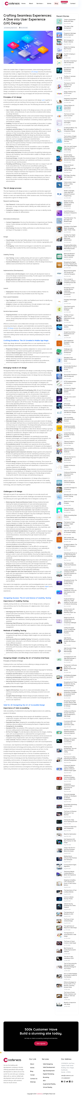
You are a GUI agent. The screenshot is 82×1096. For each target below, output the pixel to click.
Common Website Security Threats (68, 897)
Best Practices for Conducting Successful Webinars (70, 949)
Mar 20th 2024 (67, 541)
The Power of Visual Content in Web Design (70, 942)
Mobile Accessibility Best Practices (70, 516)
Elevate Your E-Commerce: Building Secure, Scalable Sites (69, 777)
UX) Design (34, 72)
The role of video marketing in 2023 (69, 957)
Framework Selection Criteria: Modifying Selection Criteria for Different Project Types (70, 768)
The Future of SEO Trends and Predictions (70, 564)
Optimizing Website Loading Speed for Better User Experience (70, 873)
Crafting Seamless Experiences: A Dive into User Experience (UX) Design (70, 591)
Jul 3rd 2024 (67, 88)
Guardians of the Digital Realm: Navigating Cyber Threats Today (70, 228)
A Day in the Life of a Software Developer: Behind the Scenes (69, 849)
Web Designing (48, 1064)
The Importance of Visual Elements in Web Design (70, 934)
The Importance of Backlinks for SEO (69, 913)
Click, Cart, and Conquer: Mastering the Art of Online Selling (70, 148)
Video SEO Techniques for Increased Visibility (70, 531)
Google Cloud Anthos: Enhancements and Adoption (69, 333)
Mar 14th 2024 (67, 550)
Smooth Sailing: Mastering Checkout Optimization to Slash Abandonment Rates (69, 157)
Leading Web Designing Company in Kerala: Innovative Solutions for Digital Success (70, 572)
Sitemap (33, 1082)
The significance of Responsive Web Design (70, 926)
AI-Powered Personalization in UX (69, 404)
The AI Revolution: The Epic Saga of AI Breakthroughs (70, 219)
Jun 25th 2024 (67, 102)
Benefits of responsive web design (70, 1003)
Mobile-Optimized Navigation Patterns (69, 509)
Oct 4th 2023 (67, 698)
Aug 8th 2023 (67, 853)
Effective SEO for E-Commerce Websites (69, 481)
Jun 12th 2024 (67, 133)
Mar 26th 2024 (67, 527)
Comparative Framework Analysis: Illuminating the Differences (69, 786)
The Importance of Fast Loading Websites (70, 891)
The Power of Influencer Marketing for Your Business (70, 813)
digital (47, 586)
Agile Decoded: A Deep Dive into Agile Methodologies (70, 649)
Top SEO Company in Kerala (69, 54)
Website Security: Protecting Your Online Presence (70, 905)
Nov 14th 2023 (67, 614)
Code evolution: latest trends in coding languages (70, 183)
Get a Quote (41, 1043)
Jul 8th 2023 (67, 953)
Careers (64, 3)
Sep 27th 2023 (67, 726)
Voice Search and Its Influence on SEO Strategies (69, 308)
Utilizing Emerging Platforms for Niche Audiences (69, 450)
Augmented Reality (49, 1084)
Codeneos (40, 1094)
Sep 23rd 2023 (67, 743)
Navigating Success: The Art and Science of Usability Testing (70, 581)
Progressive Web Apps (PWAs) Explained (70, 34)
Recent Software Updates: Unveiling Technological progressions (69, 203)
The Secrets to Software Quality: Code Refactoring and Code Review (70, 667)
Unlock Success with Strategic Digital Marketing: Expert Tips (70, 610)
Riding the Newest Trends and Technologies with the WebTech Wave (69, 167)
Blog (56, 3)
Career (32, 1075)
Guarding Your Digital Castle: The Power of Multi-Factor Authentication (69, 237)
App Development (49, 1070)
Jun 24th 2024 (67, 111)
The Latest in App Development (68, 27)
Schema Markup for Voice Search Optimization (69, 107)
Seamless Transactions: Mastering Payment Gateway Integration (70, 731)
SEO (44, 1080)
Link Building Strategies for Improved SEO (70, 676)
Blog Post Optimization (70, 834)
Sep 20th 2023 (67, 836)
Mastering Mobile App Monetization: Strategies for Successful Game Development (70, 693)
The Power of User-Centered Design (69, 920)
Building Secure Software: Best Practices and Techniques (70, 857)
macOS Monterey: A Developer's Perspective (70, 212)
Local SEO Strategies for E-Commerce (70, 488)
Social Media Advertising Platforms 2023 (70, 805)
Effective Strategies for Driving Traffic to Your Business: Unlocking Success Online (70, 984)
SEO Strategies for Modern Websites (69, 41)
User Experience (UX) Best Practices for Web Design (70, 840)
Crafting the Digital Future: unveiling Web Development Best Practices (69, 630)
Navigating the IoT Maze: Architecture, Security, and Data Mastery (70, 683)
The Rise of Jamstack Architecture (70, 77)
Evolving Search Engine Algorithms (70, 865)
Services (39, 3)
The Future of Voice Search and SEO (69, 114)
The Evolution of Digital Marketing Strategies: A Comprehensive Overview (70, 139)
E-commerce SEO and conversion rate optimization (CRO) (70, 723)
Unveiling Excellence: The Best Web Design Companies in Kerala (70, 129)
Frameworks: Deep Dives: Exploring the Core (70, 820)
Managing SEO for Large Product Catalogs (70, 495)
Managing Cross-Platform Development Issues (70, 359)
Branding (46, 1077)
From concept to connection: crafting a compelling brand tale (70, 280)
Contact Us (33, 1078)
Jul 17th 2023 (67, 929)
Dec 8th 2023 (67, 585)
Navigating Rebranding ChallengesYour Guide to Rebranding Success (70, 246)
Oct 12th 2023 (67, 679)
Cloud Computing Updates (68, 326)
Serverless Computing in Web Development (70, 61)
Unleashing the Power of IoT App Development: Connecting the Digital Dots (70, 555)
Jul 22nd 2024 (67, 64)
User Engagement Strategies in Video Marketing (69, 342)
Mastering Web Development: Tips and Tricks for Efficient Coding (70, 749)
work (43, 100)
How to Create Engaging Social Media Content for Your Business (70, 975)
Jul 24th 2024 (67, 57)
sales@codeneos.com (67, 1075)
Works (49, 3)
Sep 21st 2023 (67, 808)
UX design (10, 328)
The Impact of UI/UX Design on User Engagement (69, 84)
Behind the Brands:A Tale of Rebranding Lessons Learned (69, 255)
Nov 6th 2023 (67, 624)
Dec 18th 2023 (67, 577)
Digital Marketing (48, 1074)
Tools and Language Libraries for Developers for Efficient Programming (70, 797)
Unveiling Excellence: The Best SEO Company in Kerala (70, 546)
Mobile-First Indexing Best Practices (69, 48)
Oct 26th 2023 (67, 672)
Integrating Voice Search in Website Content (70, 99)
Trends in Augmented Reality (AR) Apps (69, 20)
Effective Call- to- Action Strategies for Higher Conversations (70, 740)
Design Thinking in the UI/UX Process (70, 92)
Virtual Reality (47, 1087)
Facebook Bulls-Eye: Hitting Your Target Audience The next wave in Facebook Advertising (70, 601)
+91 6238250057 (65, 1078)
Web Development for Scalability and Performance (70, 458)
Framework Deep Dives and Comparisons (70, 827)
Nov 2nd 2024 (67, 23)
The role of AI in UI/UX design (70, 397)
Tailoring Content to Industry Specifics (69, 442)
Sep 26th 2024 (67, 44)
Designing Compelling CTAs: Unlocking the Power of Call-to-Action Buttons (70, 882)
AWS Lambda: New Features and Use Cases (70, 538)
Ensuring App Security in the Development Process (70, 367)
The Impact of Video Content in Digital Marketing (69, 523)
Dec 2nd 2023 (67, 606)
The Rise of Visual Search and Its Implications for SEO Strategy (69, 317)
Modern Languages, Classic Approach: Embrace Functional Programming (69, 193)
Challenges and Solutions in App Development (68, 350)
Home (23, 3)
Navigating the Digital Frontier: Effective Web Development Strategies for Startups (70, 703)
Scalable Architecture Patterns (69, 466)
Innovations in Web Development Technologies (69, 69)
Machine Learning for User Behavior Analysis (70, 411)
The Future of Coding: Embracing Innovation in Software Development (70, 758)
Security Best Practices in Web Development (70, 375)
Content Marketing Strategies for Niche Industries (69, 434)
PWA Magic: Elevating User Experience (69, 176)
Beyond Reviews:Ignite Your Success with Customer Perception (70, 272)
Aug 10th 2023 (67, 844)
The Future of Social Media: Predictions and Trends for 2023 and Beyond (70, 995)
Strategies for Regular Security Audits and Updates (70, 390)
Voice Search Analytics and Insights (70, 121)
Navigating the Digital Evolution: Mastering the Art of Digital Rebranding (70, 263)
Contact (72, 3)
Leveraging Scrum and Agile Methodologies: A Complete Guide (70, 658)
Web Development (49, 1067)
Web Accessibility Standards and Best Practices (69, 419)
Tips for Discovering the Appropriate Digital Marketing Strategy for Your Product (70, 966)
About (31, 3)
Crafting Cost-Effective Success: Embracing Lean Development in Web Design (70, 713)
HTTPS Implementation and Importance (70, 382)
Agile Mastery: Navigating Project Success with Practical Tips (69, 640)
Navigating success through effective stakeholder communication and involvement (69, 291)
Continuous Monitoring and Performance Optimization (70, 474)
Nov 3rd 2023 (67, 645)
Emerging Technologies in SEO (70, 300)
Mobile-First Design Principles (69, 502)
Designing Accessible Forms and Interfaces (69, 426)
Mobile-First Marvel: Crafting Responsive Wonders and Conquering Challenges (70, 620)
